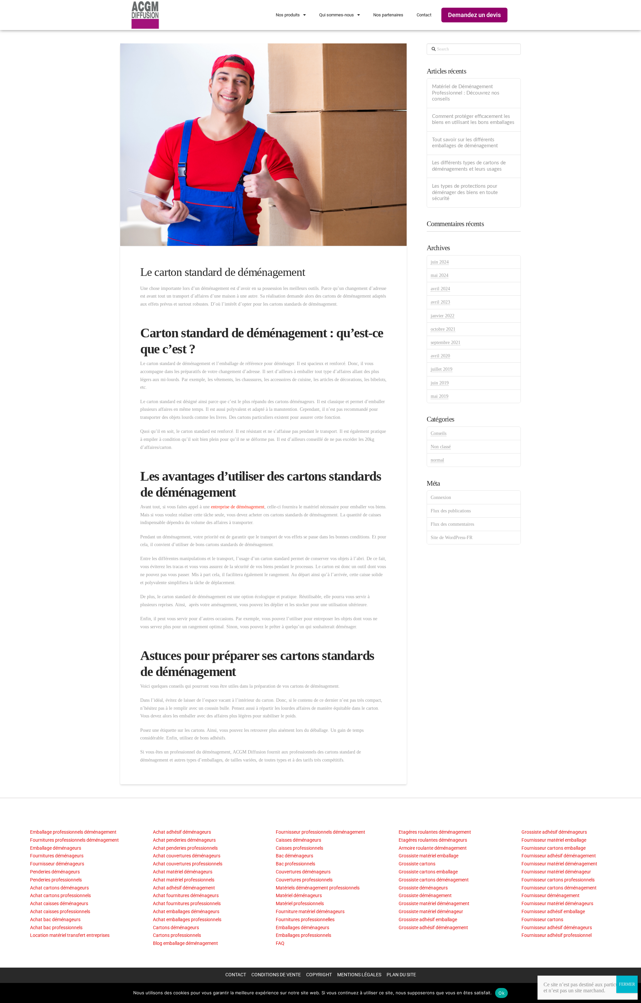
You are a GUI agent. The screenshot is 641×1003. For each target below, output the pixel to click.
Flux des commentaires (452, 524)
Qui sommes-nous (336, 14)
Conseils (438, 433)
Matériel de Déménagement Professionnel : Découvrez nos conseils (465, 93)
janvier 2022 (442, 315)
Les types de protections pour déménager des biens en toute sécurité (465, 192)
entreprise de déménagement (237, 506)
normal (437, 460)
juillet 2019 (441, 369)
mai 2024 (439, 275)
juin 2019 (440, 382)
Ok (501, 993)
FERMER (627, 984)
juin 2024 (440, 262)
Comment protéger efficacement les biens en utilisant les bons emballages (473, 119)
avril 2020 (440, 355)
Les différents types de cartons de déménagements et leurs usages (469, 166)
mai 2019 (439, 396)
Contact (424, 14)
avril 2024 (440, 288)
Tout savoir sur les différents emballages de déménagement (465, 143)
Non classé (441, 446)
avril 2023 (440, 302)
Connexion (441, 497)
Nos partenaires (388, 14)
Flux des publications (451, 510)
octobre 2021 (443, 329)
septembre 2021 (445, 342)
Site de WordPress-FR (451, 537)
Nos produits (288, 14)
